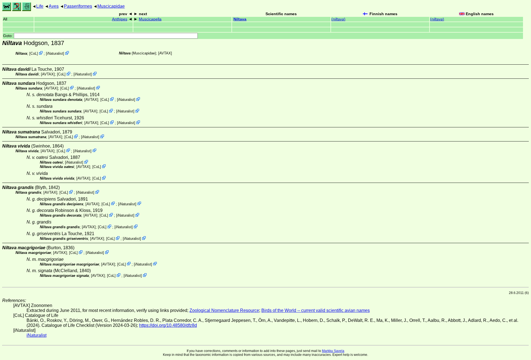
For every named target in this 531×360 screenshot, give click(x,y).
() (338, 19)
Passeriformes (78, 6)
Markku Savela (333, 351)
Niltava (239, 19)
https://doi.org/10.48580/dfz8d (168, 325)
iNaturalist (55, 53)
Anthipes (119, 19)
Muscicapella (150, 19)
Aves (54, 6)
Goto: (8, 36)
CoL (33, 53)
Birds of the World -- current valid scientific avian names (315, 310)
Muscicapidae (111, 6)
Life (39, 6)
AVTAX (165, 53)
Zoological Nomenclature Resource (224, 310)
